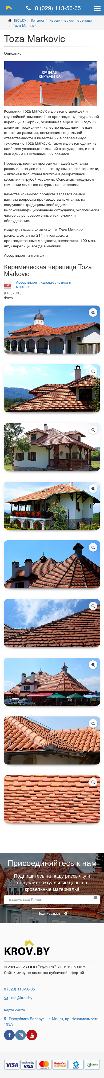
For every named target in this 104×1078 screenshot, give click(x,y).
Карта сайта (14, 1009)
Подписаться (48, 913)
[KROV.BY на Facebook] (9, 1035)
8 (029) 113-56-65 (57, 7)
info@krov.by (21, 997)
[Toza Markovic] (52, 330)
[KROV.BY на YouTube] (31, 1035)
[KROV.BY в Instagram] (20, 1035)
